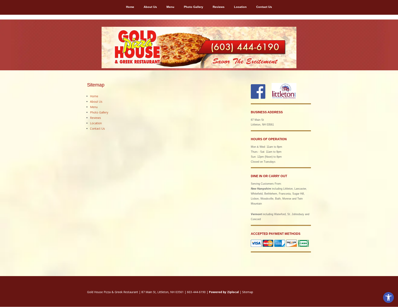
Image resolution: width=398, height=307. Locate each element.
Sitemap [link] (247, 292)
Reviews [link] (218, 7)
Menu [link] (170, 7)
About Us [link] (150, 7)
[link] (388, 297)
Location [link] (240, 7)
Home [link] (130, 7)
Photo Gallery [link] (193, 7)
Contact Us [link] (264, 7)
